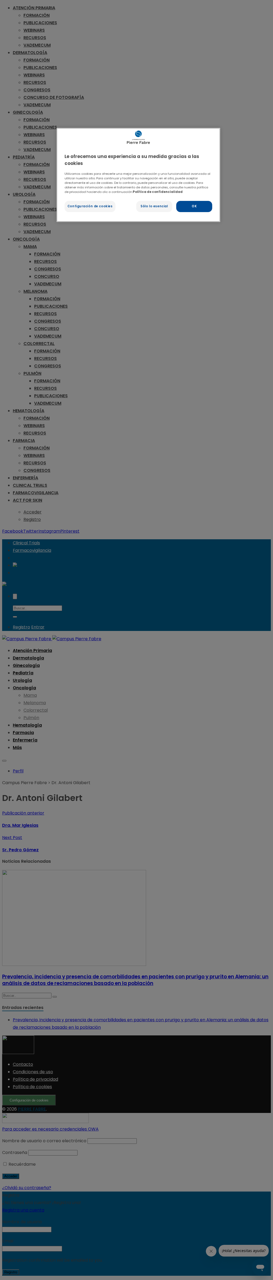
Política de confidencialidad (158, 192)
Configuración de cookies (90, 206)
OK (194, 206)
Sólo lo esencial (154, 206)
